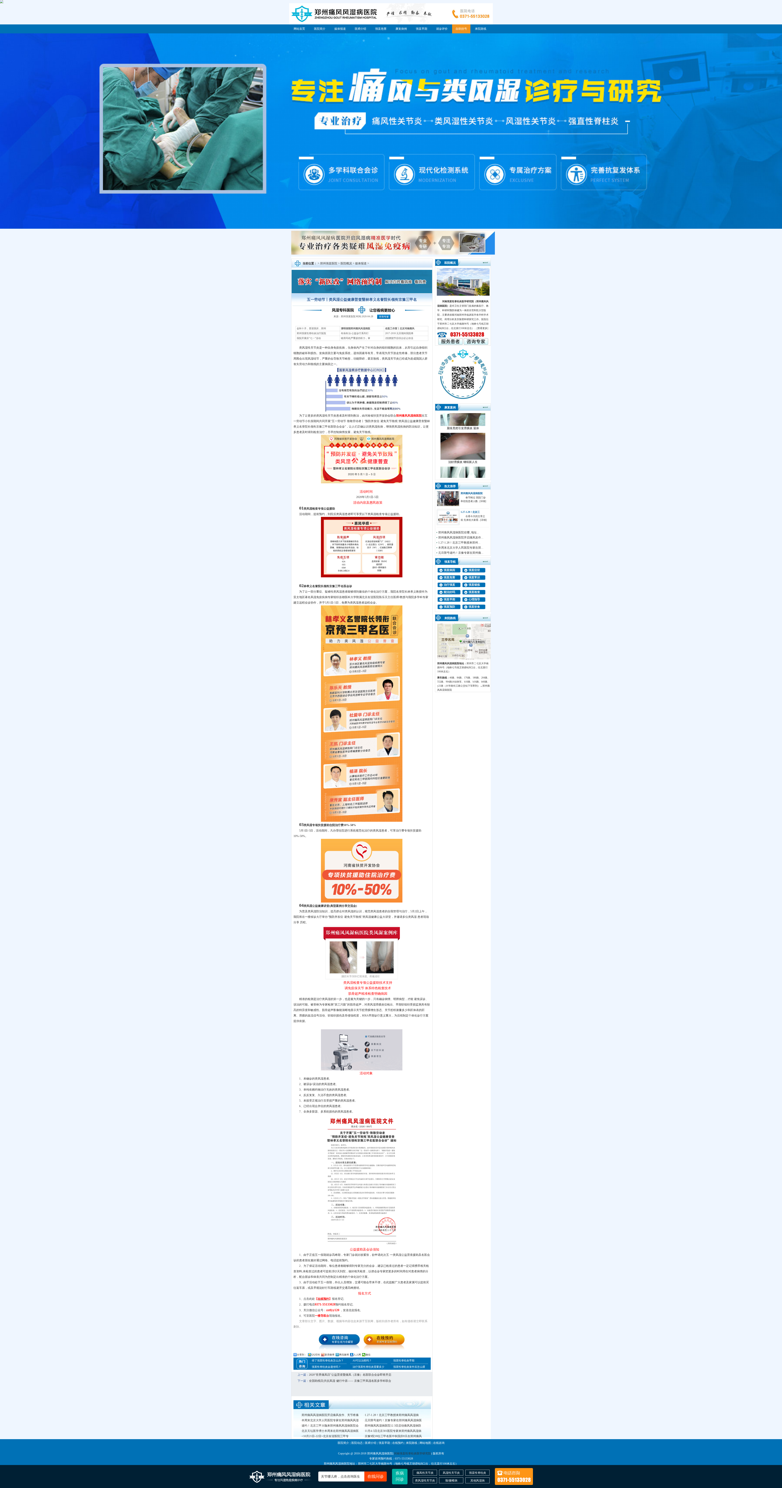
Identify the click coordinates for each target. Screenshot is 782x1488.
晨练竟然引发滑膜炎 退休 (463, 445)
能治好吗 (449, 592)
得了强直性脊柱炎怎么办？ (328, 1360)
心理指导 (474, 599)
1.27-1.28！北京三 (470, 512)
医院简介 (319, 28)
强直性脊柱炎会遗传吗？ (326, 1366)
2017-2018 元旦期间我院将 (399, 333)
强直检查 (474, 592)
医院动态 (357, 1442)
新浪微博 (329, 1354)
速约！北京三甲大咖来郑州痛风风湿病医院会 (330, 1425)
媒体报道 (340, 28)
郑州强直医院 (328, 263)
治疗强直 (449, 584)
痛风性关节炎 (425, 1472)
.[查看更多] (482, 328)
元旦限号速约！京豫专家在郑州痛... (460, 552)
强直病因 (449, 570)
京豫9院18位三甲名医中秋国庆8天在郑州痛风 (393, 1436)
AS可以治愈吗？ (362, 1360)
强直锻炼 (474, 584)
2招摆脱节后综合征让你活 (399, 338)
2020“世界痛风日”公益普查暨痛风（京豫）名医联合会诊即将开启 (350, 1374)
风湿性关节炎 (451, 1472)
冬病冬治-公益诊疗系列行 (355, 333)
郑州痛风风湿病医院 (409, 415)
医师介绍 (360, 28)
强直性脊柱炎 (477, 1472)
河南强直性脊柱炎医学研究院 (458, 301)
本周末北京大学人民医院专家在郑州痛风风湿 (330, 1420)
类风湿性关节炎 (425, 1480)
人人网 (357, 1354)
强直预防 (449, 606)
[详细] (483, 501)
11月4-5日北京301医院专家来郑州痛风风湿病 (393, 1430)
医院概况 (346, 263)
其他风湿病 (477, 1480)
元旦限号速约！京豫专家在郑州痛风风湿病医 (393, 1420)
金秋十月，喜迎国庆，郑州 (311, 328)
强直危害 (381, 28)
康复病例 (401, 28)
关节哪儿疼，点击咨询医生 (352, 1476)
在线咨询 (439, 1442)
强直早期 (421, 28)
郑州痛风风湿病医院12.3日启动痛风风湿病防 (393, 1425)
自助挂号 (461, 28)
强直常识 (474, 577)
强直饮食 (474, 606)
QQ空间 (315, 1354)
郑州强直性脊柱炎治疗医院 (311, 333)
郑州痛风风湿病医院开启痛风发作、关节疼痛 (330, 1415)
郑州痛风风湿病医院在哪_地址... (458, 532)
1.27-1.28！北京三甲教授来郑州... (459, 542)
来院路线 (480, 28)
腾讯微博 (344, 1354)
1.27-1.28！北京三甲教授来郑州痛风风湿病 (392, 1415)
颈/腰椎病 (451, 1480)
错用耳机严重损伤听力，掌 (355, 338)
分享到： (302, 1354)
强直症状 (474, 570)
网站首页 (299, 28)
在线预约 (398, 1442)
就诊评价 (442, 28)
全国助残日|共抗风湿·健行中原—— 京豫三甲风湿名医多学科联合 (350, 1380)
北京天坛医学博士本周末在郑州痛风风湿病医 (330, 1430)
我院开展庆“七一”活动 (309, 338)
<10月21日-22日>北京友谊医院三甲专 (325, 1436)
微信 (368, 1354)
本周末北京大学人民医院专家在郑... (460, 547)
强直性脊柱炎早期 (403, 1360)
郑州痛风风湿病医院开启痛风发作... (460, 537)
